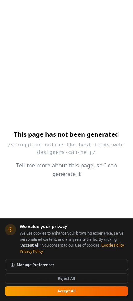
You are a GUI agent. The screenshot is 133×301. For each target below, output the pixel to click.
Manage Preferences (35, 264)
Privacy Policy (31, 251)
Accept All (67, 291)
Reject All (66, 278)
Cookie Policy (112, 245)
